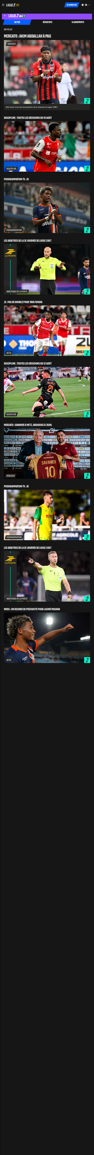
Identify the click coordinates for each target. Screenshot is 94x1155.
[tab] (17, 22)
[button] (3, 5)
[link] (47, 72)
